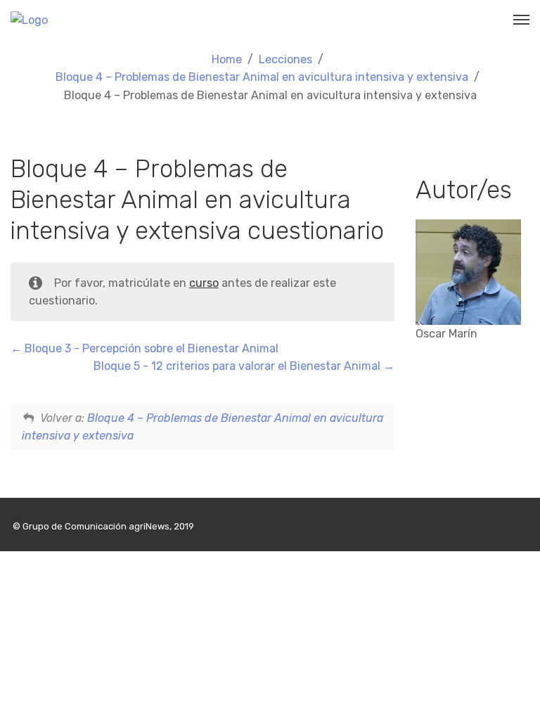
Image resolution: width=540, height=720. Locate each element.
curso (204, 283)
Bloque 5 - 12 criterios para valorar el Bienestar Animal (238, 366)
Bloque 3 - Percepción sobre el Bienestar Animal (150, 348)
